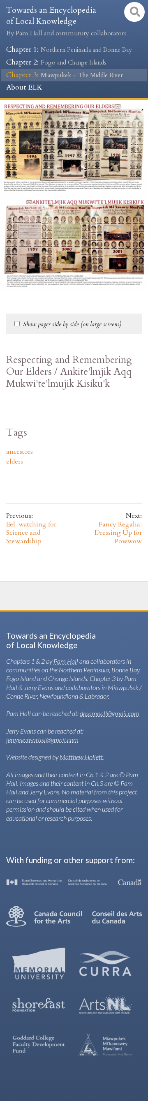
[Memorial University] (39, 963)
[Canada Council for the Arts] (74, 916)
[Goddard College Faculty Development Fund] (39, 1045)
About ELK (24, 87)
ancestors (19, 451)
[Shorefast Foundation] (39, 1005)
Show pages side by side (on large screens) (72, 324)
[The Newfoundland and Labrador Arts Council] (105, 1005)
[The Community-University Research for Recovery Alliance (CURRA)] (105, 963)
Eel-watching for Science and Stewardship (31, 533)
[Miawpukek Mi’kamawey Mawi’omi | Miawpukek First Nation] (105, 1044)
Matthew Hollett (81, 757)
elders (14, 461)
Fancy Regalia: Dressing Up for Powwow (118, 533)
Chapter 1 (69, 49)
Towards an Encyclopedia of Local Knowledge (66, 21)
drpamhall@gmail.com (109, 713)
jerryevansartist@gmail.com (42, 739)
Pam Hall (65, 661)
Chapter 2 (56, 62)
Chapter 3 (64, 75)
